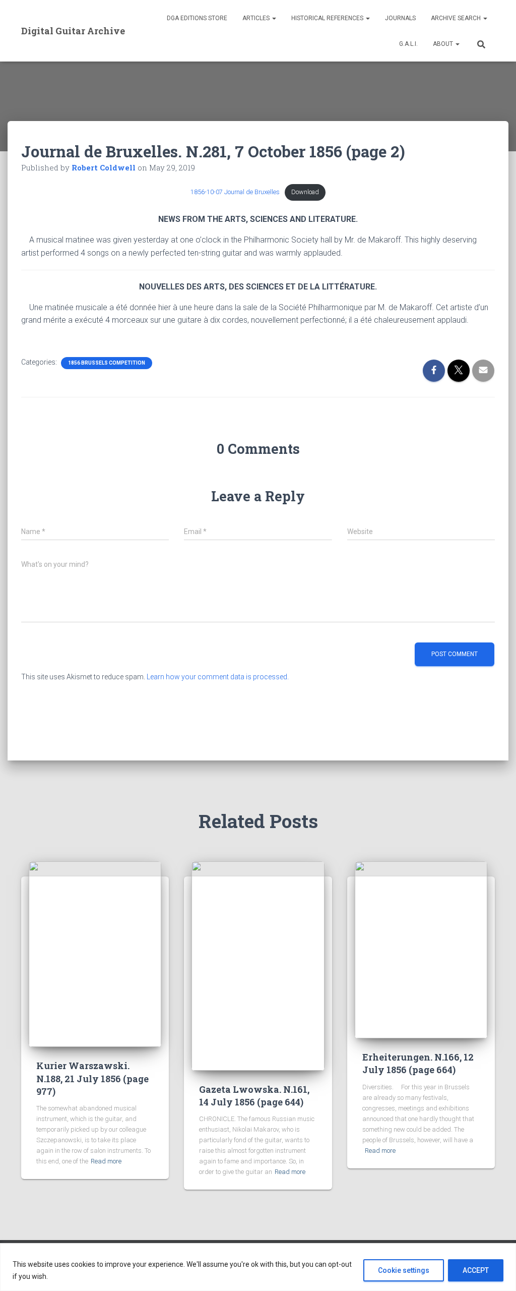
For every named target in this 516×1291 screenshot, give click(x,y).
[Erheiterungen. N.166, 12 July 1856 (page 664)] (421, 949)
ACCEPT (476, 1270)
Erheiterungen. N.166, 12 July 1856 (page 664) (418, 1063)
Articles (256, 18)
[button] (273, 18)
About (444, 43)
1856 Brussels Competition (106, 363)
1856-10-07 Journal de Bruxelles (235, 192)
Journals (400, 18)
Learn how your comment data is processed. (218, 677)
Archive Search (456, 18)
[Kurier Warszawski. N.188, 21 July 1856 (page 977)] (95, 954)
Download (305, 192)
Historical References (328, 18)
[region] (258, 1267)
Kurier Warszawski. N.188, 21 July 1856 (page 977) (92, 1078)
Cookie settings (403, 1270)
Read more (106, 1161)
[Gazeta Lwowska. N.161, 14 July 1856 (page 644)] (257, 965)
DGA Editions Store (197, 18)
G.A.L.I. (408, 43)
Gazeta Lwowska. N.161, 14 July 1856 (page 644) (254, 1095)
